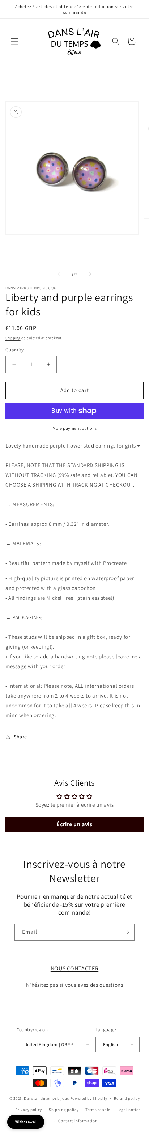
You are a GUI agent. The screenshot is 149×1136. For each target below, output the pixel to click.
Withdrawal (25, 1121)
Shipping (13, 338)
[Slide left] (59, 274)
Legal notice (128, 1109)
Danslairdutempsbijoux (46, 1098)
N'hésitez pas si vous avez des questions (74, 984)
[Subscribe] (126, 932)
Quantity (14, 350)
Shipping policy (64, 1109)
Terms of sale (97, 1109)
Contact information (77, 1120)
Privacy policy (28, 1109)
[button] (14, 41)
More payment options (74, 428)
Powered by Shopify (88, 1098)
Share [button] (20, 736)
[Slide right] (90, 274)
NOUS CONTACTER (74, 968)
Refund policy (127, 1098)
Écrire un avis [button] (74, 824)
